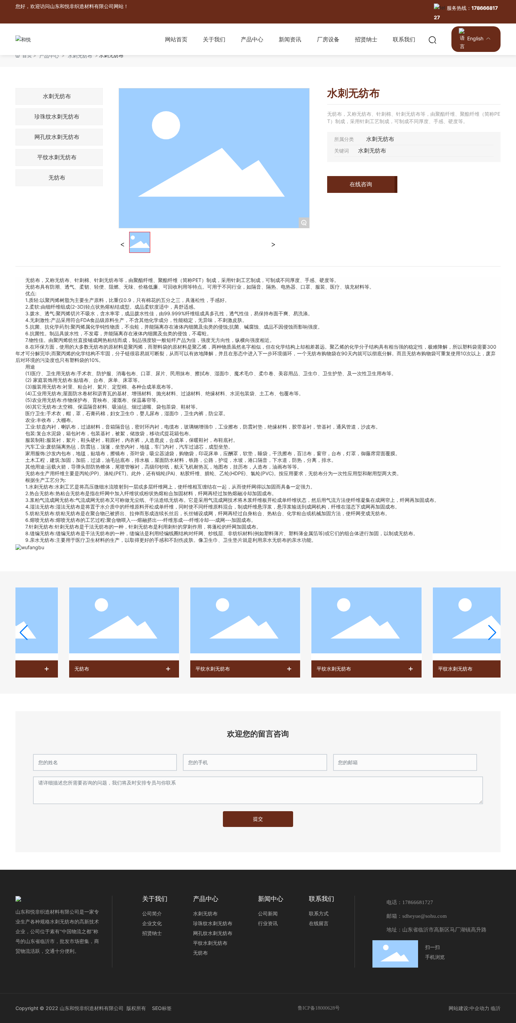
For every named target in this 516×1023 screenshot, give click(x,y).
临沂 (496, 1008)
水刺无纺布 (80, 56)
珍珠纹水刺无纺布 (56, 117)
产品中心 (49, 56)
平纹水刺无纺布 (57, 157)
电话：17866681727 (409, 902)
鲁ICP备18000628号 (319, 1008)
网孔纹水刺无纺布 (56, 137)
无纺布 (56, 178)
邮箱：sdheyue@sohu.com (416, 916)
